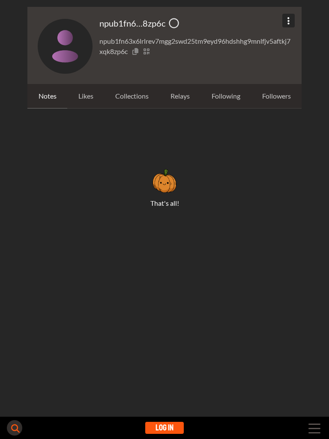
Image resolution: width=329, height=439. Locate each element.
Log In (164, 427)
